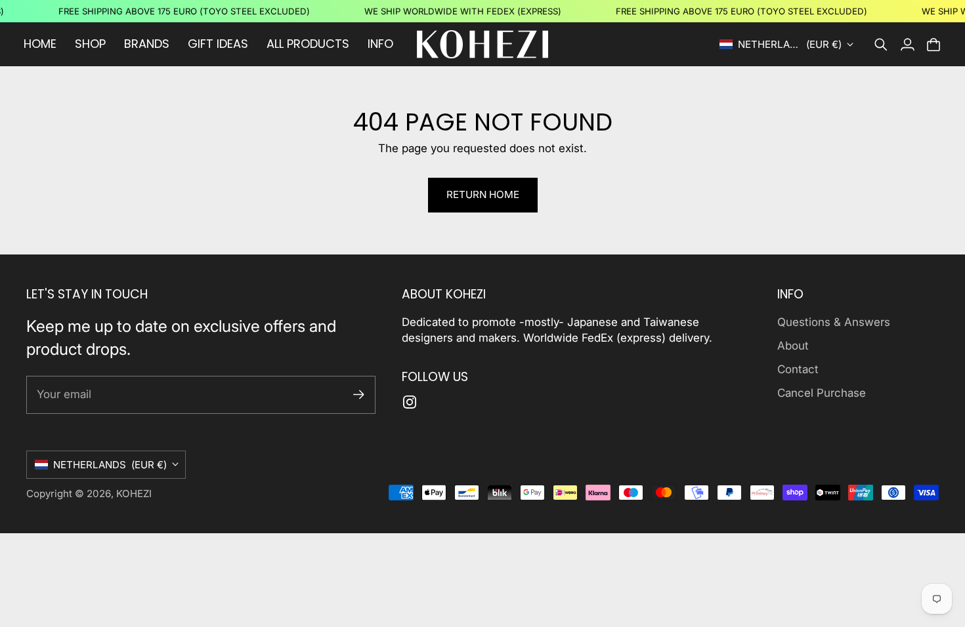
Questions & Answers (833, 322)
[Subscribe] (359, 394)
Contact (798, 369)
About (793, 345)
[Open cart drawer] (933, 44)
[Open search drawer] (881, 44)
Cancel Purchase (821, 392)
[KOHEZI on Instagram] (410, 402)
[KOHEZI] (482, 44)
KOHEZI (134, 493)
